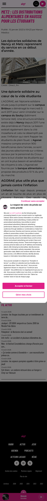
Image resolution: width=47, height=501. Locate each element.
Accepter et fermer (23, 285)
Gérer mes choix (23, 294)
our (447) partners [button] (15, 213)
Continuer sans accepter (32, 201)
